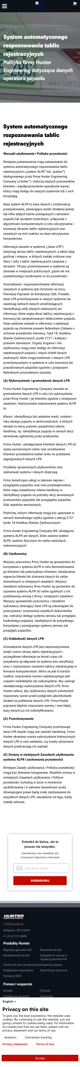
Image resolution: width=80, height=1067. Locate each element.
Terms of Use (45, 1044)
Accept (40, 1058)
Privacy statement (15, 1044)
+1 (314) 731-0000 (15, 936)
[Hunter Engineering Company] (40, 6)
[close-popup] (76, 1001)
